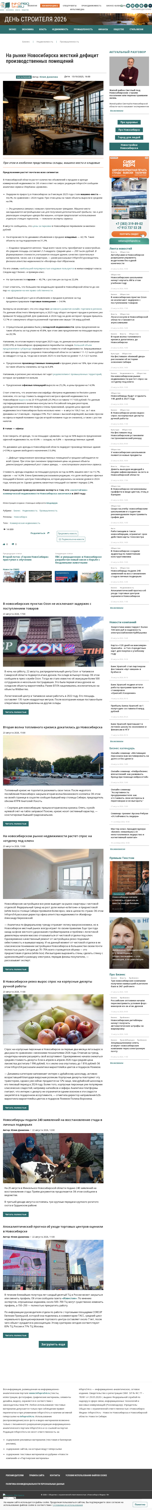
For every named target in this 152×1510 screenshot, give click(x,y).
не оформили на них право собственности (30, 290)
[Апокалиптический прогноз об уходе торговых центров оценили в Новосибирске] (53, 1265)
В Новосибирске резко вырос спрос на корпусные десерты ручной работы (127, 415)
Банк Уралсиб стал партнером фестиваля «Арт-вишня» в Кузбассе (128, 669)
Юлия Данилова (49, 76)
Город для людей (129, 137)
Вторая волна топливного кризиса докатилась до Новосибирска (52, 727)
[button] (121, 5)
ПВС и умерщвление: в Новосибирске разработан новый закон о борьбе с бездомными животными (78, 559)
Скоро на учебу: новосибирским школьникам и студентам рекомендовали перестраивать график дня (129, 513)
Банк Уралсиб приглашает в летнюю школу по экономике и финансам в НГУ (129, 726)
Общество (125, 252)
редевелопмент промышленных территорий (77, 374)
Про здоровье (129, 122)
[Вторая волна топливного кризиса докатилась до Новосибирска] (53, 760)
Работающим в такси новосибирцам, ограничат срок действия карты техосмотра (129, 534)
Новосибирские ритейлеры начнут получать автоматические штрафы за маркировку (127, 1024)
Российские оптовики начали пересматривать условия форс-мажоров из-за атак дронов (129, 1003)
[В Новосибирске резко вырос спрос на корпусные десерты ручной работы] (53, 1019)
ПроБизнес (134, 978)
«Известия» (69, 1298)
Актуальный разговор (127, 52)
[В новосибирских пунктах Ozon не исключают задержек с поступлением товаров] (53, 641)
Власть (114, 252)
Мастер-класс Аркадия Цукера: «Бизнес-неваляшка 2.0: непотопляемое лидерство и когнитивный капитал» (128, 833)
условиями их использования (68, 1505)
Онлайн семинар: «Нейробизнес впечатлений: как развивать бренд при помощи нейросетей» (129, 774)
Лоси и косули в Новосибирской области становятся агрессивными (129, 319)
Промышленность (69, 42)
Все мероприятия (117, 849)
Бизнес (26, 42)
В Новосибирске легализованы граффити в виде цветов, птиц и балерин (129, 491)
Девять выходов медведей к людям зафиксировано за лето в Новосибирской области (129, 472)
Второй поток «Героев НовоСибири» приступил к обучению (26, 558)
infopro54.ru (27, 1416)
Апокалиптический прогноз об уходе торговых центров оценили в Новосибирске (128, 593)
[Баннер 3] (66, 576)
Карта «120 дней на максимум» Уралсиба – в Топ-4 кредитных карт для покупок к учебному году (129, 649)
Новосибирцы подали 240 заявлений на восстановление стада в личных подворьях (128, 573)
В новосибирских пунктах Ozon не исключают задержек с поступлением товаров (129, 300)
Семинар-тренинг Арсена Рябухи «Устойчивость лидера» (129, 815)
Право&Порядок (127, 1040)
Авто (113, 528)
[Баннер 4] (92, 576)
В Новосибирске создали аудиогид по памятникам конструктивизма (125, 553)
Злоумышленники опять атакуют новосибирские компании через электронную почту (128, 1047)
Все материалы (116, 110)
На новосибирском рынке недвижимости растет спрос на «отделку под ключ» (129, 379)
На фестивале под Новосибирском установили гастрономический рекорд (127, 435)
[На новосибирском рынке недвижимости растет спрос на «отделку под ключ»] (53, 874)
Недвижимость (45, 42)
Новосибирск (20, 516)
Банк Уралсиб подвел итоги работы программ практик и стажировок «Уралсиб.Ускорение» (127, 688)
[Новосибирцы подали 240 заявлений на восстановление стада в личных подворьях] (53, 1158)
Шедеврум (51, 503)
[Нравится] (4, 544)
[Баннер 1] (14, 576)
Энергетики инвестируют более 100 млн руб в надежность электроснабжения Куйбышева (129, 629)
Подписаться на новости (72, 539)
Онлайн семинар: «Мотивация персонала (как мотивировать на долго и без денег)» (130, 755)
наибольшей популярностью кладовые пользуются (47, 268)
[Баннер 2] (40, 576)
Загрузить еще (53, 1344)
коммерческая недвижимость (25, 523)
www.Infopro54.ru (39, 1393)
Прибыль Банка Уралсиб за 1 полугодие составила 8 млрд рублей (127, 708)
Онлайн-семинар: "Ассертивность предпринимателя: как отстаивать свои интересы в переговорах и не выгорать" (127, 795)
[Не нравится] (13, 544)
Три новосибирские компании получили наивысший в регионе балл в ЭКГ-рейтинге (129, 983)
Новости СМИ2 (11, 569)
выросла (23, 399)
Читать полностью (15, 712)
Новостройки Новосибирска (129, 146)
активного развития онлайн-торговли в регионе (76, 308)
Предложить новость (67, 533)
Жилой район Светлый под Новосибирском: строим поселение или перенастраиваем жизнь (128, 94)
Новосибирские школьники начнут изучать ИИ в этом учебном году (126, 280)
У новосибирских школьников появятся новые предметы (128, 453)
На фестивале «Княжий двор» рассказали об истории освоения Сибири (128, 359)
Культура (115, 353)
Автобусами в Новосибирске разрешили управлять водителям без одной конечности (127, 259)
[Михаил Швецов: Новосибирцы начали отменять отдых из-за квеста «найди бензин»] (129, 887)
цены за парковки (41, 225)
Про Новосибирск (129, 129)
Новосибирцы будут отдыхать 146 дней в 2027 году (128, 397)
